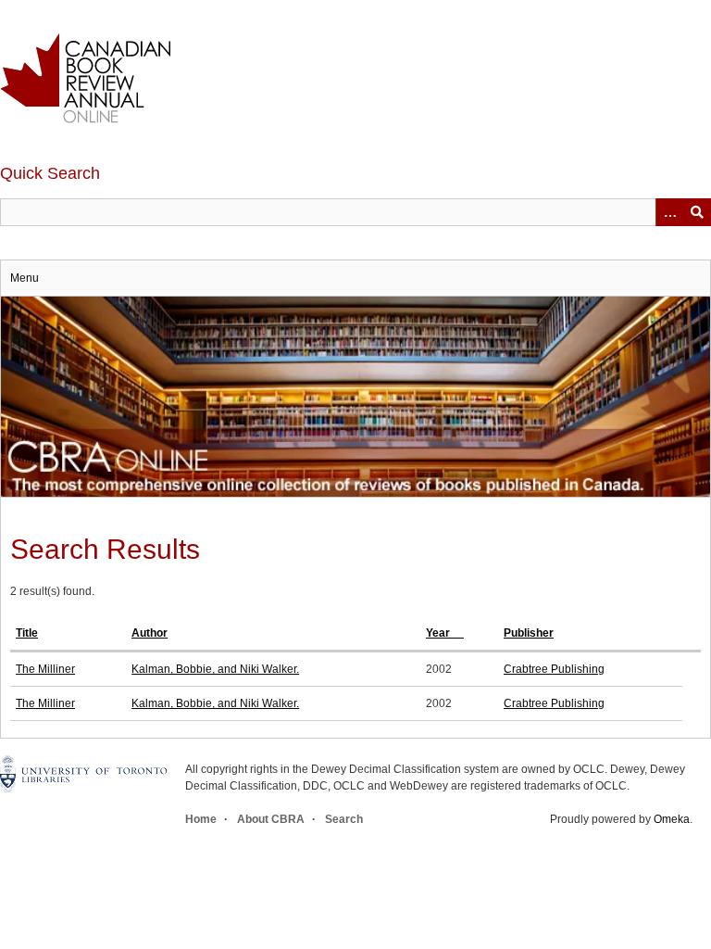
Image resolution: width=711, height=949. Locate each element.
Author (149, 632)
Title (27, 632)
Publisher (529, 632)
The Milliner (45, 669)
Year (439, 632)
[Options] (669, 212)
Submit (697, 212)
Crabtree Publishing (554, 669)
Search (344, 819)
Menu (24, 278)
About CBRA (271, 819)
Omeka (672, 819)
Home (201, 819)
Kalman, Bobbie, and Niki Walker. (215, 669)
